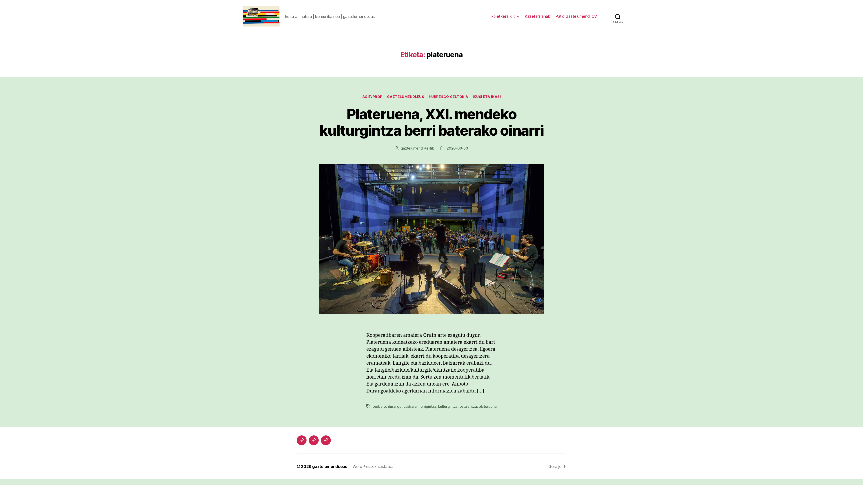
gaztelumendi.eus (405, 97)
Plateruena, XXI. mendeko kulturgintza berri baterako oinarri (431, 122)
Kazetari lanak (537, 16)
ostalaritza (468, 406)
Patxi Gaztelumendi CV (576, 16)
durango (395, 406)
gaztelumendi (412, 148)
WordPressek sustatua (373, 466)
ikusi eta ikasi (487, 97)
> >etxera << (502, 16)
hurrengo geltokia (448, 97)
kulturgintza (448, 406)
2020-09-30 (457, 148)
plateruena (487, 406)
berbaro (379, 406)
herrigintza (427, 406)
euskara (409, 406)
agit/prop (372, 97)
